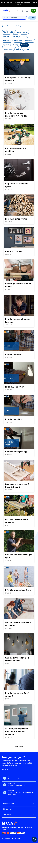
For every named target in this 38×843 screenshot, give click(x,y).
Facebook (17, 838)
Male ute (6, 36)
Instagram (7, 838)
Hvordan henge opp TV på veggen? (17, 694)
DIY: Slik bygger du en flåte (18, 590)
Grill (11, 32)
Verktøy (24, 45)
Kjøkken (6, 45)
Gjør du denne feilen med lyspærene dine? (17, 659)
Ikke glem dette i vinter (16, 219)
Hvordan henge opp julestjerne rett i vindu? (16, 114)
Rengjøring (29, 41)
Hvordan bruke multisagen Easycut (17, 320)
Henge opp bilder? (13, 251)
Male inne (18, 41)
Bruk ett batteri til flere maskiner (16, 149)
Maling (18, 49)
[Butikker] (22, 10)
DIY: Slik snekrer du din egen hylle (18, 556)
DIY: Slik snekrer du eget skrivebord (16, 520)
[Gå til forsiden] (6, 10)
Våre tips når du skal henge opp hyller (18, 79)
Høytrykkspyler (22, 32)
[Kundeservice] (18, 10)
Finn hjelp (5, 769)
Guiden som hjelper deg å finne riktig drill (17, 485)
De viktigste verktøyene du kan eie (18, 285)
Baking (15, 45)
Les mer (19, 4)
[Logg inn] (27, 10)
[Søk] (4, 17)
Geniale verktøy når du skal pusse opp (18, 623)
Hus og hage (8, 49)
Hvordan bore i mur (14, 354)
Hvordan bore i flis (13, 419)
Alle (4, 32)
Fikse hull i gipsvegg (14, 387)
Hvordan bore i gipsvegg (16, 452)
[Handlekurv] (33, 11)
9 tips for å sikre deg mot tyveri (17, 185)
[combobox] (16, 17)
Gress (15, 36)
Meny (33, 17)
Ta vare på (7, 41)
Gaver (26, 49)
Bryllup (24, 36)
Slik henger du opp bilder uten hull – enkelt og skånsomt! (17, 731)
